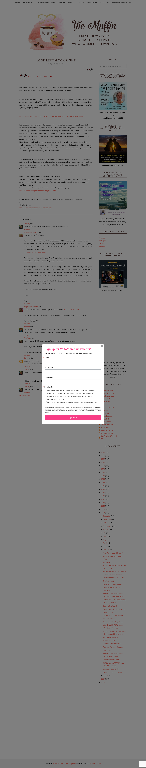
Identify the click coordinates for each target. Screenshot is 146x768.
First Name (49, 367)
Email (47, 358)
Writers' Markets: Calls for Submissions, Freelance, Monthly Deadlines (72, 402)
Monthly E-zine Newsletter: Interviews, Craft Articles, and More (70, 396)
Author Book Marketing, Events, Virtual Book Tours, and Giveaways (71, 390)
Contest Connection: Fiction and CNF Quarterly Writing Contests (70, 393)
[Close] (102, 346)
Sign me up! (73, 418)
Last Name (49, 377)
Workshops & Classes (56, 399)
